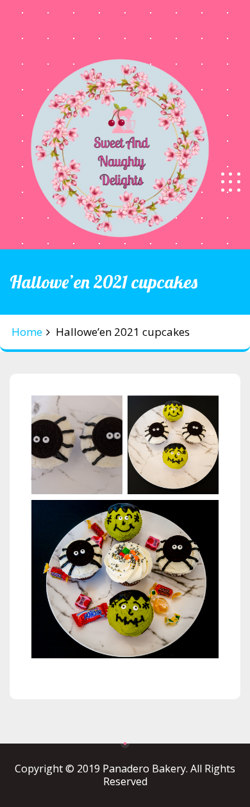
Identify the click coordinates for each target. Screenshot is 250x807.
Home (27, 331)
